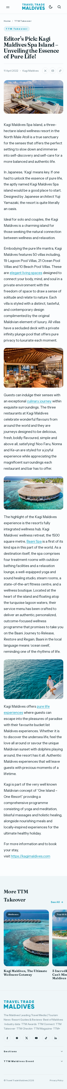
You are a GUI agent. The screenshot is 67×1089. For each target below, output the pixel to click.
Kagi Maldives (31, 70)
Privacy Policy (56, 1080)
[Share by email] (53, 71)
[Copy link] (60, 71)
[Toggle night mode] (51, 7)
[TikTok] (46, 1038)
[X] (26, 1038)
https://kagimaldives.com (30, 856)
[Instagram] (16, 1038)
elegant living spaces (26, 273)
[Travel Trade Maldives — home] (33, 7)
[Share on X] (45, 71)
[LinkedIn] (55, 1038)
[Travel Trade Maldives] (19, 1004)
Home (7, 21)
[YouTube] (36, 1038)
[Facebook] (7, 1038)
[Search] (59, 7)
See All (55, 902)
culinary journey (39, 401)
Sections (10, 1051)
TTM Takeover (22, 21)
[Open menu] (8, 7)
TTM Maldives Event (19, 1061)
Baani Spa (34, 541)
